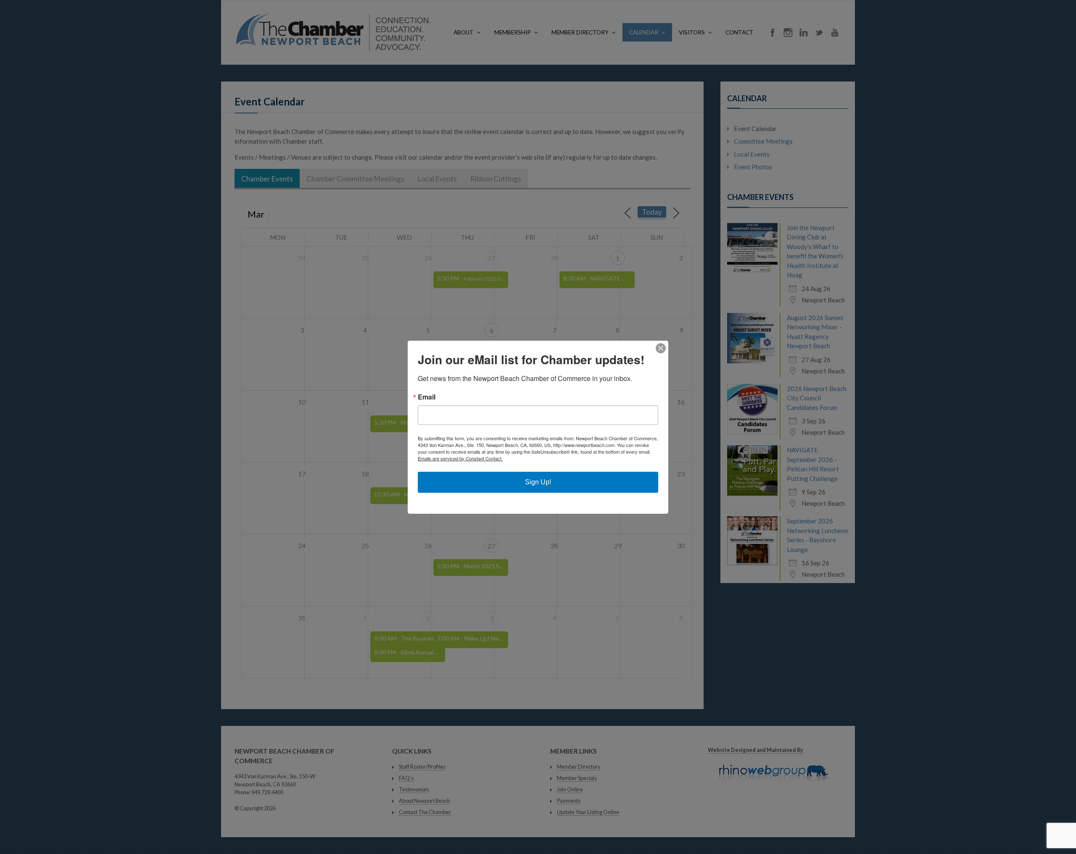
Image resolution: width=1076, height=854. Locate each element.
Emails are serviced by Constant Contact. (460, 458)
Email (426, 397)
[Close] (661, 348)
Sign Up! (538, 482)
